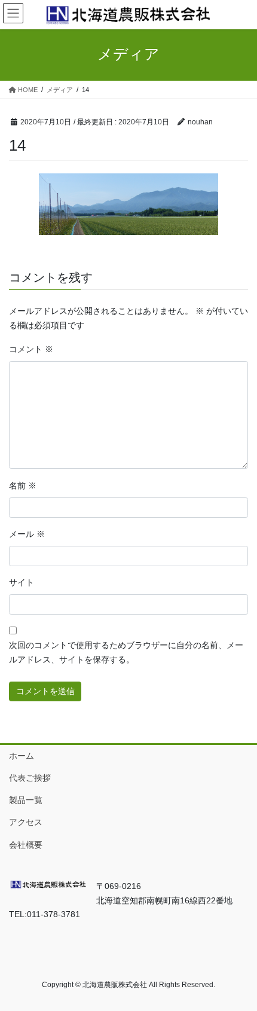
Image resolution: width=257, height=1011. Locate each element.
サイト (21, 582)
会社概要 (25, 845)
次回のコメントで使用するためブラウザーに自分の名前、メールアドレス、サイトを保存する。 (126, 652)
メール (27, 534)
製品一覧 (25, 800)
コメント (31, 349)
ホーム (21, 755)
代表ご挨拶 (30, 778)
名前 (22, 485)
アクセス (25, 822)
